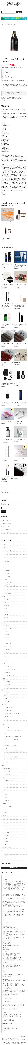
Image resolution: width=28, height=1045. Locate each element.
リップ (5, 809)
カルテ (5, 564)
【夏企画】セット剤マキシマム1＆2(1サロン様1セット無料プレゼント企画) (20, 265)
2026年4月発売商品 (5, 526)
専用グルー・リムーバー (9, 628)
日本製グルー (4, 678)
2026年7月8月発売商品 (6, 520)
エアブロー (6, 748)
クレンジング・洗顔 (8, 780)
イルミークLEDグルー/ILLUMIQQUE (20, 383)
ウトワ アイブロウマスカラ (19, 222)
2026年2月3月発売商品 (6, 529)
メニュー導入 (7, 24)
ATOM (24, 1039)
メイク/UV (3, 803)
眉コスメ (3, 791)
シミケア (3, 596)
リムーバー (6, 692)
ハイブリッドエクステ (8, 652)
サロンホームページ (8, 620)
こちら (18, 85)
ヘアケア (3, 818)
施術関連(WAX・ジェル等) (9, 585)
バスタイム (6, 835)
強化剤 (5, 698)
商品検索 (19, 12)
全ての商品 (3, 544)
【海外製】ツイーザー (8, 716)
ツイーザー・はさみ (8, 582)
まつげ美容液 (7, 771)
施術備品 (3, 724)
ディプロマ (6, 858)
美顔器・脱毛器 (4, 820)
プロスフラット (7, 666)
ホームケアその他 (5, 823)
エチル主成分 (7, 681)
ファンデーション (8, 806)
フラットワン (7, 672)
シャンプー (6, 701)
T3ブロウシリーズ (8, 573)
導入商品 (13, 24)
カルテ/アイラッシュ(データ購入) (11, 756)
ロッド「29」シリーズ (6, 421)
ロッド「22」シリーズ (6, 221)
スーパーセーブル (8, 646)
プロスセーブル (7, 643)
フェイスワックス (5, 599)
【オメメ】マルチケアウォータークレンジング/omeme (20, 403)
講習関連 (3, 850)
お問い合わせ (4, 1038)
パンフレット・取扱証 (5, 847)
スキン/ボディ (4, 815)
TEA (5, 844)
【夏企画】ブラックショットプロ (7, 265)
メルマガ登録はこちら (14, 867)
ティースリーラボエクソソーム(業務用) (7, 325)
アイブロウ (3, 567)
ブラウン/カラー (7, 657)
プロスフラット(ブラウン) (9, 669)
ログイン (18, 93)
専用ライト (6, 625)
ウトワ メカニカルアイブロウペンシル (7, 239)
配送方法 (16, 1038)
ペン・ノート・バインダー (9, 759)
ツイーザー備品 (7, 719)
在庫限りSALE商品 (5, 532)
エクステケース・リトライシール (11, 739)
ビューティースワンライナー (7, 458)
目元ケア (6, 788)
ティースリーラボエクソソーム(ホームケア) (20, 325)
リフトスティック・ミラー (9, 561)
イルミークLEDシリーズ (6, 534)
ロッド (5, 558)
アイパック (6, 727)
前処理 (5, 695)
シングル (3, 640)
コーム (5, 733)
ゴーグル (6, 631)
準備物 (5, 855)
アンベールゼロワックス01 (19, 439)
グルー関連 (6, 687)
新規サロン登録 (11, 93)
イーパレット (7, 660)
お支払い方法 (11, 1038)
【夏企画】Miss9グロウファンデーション (7, 285)
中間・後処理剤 (7, 553)
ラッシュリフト (4, 547)
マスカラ (6, 783)
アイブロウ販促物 (8, 593)
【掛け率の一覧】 (5, 82)
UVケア (6, 812)
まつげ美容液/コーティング (6, 768)
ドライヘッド (7, 611)
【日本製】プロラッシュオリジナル (11, 713)
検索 (3, 511)
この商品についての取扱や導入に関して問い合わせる (13, 98)
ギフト (5, 826)
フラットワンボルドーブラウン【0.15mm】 (20, 344)
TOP (2, 24)
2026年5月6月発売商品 (6, 523)
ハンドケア (6, 832)
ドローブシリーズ (8, 576)
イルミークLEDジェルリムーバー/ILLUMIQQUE (7, 403)
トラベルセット (7, 800)
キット (5, 853)
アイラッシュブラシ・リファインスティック (13, 730)
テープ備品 (6, 634)
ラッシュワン (7, 649)
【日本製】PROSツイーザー (10, 707)
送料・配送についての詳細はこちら (10, 998)
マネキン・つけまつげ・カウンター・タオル (13, 751)
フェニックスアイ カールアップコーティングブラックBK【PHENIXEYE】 (7, 478)
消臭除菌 (6, 841)
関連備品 (6, 617)
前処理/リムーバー (5, 689)
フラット (3, 663)
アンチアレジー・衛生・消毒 (10, 745)
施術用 (5, 602)
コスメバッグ (7, 762)
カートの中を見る (5, 492)
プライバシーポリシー (15, 1039)
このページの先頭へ (21, 1036)
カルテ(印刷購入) (7, 754)
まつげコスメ (4, 777)
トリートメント (4, 721)
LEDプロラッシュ (5, 622)
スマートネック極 (18, 421)
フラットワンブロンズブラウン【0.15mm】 (7, 344)
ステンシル (6, 588)
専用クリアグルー (8, 555)
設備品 (2, 765)
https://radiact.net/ (6, 1030)
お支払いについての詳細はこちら (9, 919)
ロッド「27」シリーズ (19, 458)
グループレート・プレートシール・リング (13, 736)
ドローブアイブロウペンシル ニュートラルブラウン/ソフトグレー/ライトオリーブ (20, 305)
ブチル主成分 (7, 684)
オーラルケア (7, 829)
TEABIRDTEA (17, 362)
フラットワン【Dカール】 (19, 476)
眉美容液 (6, 794)
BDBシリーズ (7, 570)
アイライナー (7, 786)
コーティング (7, 774)
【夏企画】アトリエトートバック (20, 285)
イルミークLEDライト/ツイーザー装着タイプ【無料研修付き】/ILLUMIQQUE (7, 383)
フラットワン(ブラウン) (9, 675)
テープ (5, 742)
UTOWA (6, 579)
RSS (22, 1039)
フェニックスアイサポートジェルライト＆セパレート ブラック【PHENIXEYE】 (7, 305)
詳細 (24, 84)
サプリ (5, 838)
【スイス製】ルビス (8, 710)
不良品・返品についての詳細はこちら (10, 1008)
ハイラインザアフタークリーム (7, 440)
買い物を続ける (5, 100)
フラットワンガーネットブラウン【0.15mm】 (7, 363)
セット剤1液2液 (7, 550)
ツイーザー (3, 704)
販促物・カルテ (7, 605)
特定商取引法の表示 (6, 1039)
